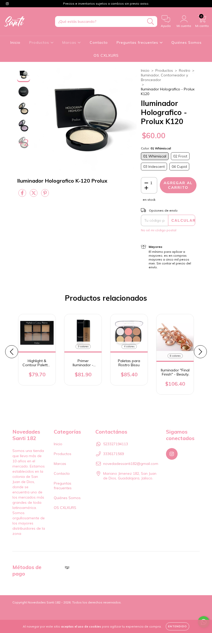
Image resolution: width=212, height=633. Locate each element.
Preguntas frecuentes (138, 42)
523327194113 (115, 444)
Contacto (99, 42)
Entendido (177, 626)
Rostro (184, 70)
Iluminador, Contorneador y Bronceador (164, 77)
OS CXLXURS (106, 55)
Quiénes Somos (186, 42)
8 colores (175, 355)
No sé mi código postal (158, 230)
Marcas (70, 42)
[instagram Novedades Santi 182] (7, 3)
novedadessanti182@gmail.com (130, 463)
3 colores (83, 346)
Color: (156, 148)
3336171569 (113, 453)
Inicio (15, 42)
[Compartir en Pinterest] (45, 195)
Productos (39, 42)
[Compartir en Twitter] (34, 195)
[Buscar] (151, 22)
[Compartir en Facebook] (22, 195)
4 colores (129, 346)
